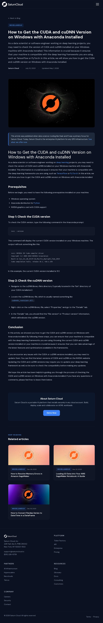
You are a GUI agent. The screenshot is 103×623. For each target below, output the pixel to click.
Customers (58, 584)
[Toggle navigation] (97, 4)
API (55, 544)
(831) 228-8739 (10, 554)
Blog (56, 568)
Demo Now (51, 413)
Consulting (58, 580)
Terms (88, 617)
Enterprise (58, 548)
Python (37, 203)
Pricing (56, 552)
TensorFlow (62, 173)
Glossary (57, 572)
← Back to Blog (14, 18)
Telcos (6, 580)
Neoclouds (8, 576)
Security (7, 600)
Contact (7, 604)
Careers (7, 597)
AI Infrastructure (10, 568)
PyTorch (74, 173)
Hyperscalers (9, 572)
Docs (56, 576)
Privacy (96, 617)
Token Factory (60, 540)
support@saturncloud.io (14, 551)
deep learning (62, 162)
